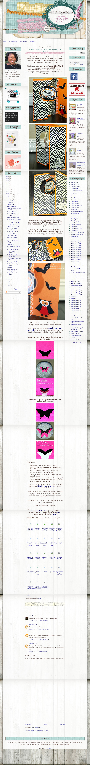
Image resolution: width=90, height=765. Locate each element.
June (9, 283)
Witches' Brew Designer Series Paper (59, 529)
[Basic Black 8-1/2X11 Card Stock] (52, 538)
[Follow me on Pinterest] (77, 95)
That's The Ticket (37, 529)
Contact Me (32, 41)
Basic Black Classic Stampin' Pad (52, 529)
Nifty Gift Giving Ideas (76, 283)
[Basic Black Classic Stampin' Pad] (52, 524)
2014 (7, 191)
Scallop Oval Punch (52, 558)
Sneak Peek (73, 315)
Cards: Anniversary (75, 197)
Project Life (73, 296)
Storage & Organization (76, 333)
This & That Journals (76, 335)
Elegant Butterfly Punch (37, 573)
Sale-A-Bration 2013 (76, 300)
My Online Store (13, 41)
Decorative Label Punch (59, 558)
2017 (7, 185)
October (10, 199)
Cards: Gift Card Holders (77, 211)
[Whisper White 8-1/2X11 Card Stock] (30, 538)
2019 (7, 181)
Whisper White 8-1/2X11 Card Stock (30, 544)
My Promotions (74, 274)
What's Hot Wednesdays (76, 342)
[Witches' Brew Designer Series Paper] (59, 524)
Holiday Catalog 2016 (76, 247)
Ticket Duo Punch (52, 572)
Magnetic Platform (37, 558)
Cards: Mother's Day (76, 217)
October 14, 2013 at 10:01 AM (39, 629)
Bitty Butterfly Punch (30, 572)
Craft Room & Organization (77, 232)
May (9, 285)
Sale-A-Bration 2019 (76, 312)
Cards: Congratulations (76, 205)
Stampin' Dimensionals (44, 587)
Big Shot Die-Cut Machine (30, 558)
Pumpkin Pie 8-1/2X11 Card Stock (44, 544)
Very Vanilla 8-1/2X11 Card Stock (37, 544)
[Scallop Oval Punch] (52, 553)
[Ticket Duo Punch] (52, 567)
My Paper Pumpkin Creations (78, 272)
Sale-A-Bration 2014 (76, 302)
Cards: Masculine (75, 215)
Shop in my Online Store (39, 511)
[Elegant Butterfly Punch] (37, 567)
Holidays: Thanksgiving (76, 263)
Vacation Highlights (75, 339)
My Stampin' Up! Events (76, 276)
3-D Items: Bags (74, 182)
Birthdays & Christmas (12, 211)
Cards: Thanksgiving (76, 224)
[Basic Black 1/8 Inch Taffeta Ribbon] (30, 582)
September (10, 277)
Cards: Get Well (74, 209)
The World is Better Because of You (81, 135)
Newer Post (27, 724)
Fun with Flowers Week (76, 238)
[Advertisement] (45, 710)
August (9, 279)
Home (4, 41)
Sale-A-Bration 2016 (76, 306)
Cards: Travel (74, 226)
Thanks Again (10, 204)
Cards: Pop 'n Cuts (75, 219)
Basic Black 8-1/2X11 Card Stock (52, 544)
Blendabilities (74, 194)
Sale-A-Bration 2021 (76, 314)
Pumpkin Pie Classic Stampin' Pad (45, 529)
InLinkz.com (29, 594)
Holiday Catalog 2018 (76, 251)
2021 (7, 177)
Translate (80, 64)
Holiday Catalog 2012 (76, 240)
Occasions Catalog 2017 (76, 293)
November (10, 197)
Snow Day (9, 267)
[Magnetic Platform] (37, 553)
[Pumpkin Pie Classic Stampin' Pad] (44, 524)
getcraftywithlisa (33, 624)
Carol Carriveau (33, 633)
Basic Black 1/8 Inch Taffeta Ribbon (30, 587)
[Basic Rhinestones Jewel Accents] (37, 582)
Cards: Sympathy (75, 220)
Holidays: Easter (75, 261)
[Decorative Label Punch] (59, 553)
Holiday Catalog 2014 (76, 243)
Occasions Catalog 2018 (76, 294)
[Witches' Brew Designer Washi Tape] (59, 567)
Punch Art (48, 599)
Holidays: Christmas (76, 259)
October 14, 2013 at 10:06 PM (39, 639)
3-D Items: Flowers (75, 186)
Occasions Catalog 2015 (76, 289)
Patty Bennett (32, 615)
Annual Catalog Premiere (77, 192)
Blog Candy (74, 196)
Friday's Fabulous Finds (13, 217)
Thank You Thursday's (12, 235)
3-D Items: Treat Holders (76, 190)
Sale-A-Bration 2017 (76, 308)
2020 (7, 179)
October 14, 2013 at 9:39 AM (38, 620)
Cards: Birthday (74, 201)
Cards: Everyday (75, 207)
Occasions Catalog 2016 (76, 291)
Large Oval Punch (44, 558)
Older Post (62, 724)
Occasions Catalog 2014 (76, 287)
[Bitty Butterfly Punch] (30, 567)
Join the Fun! (23, 41)
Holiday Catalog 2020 (76, 255)
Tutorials (52, 599)
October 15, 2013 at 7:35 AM (38, 651)
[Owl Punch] (44, 567)
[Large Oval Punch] (44, 553)
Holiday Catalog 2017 (76, 249)
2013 (7, 193)
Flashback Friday (75, 236)
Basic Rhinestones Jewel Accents (37, 587)
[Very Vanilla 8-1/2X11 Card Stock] (37, 538)
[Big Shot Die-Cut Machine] (30, 553)
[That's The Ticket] (37, 524)
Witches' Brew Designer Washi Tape (59, 573)
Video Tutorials (74, 341)
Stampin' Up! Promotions (77, 331)
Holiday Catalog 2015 (76, 245)
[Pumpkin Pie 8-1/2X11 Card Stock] (44, 538)
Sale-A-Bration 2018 (76, 310)
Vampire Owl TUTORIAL (13, 226)
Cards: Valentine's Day (76, 228)
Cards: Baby (74, 199)
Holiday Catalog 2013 (76, 242)
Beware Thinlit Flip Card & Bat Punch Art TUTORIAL (13, 251)
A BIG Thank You (11, 206)
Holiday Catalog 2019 (76, 253)
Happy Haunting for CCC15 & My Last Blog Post (81, 164)
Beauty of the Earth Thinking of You (81, 120)
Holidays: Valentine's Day (77, 265)
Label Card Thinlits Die (59, 543)
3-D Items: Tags (74, 188)
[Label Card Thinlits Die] (59, 538)
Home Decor (74, 266)
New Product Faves (75, 281)
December (10, 195)
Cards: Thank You (75, 222)
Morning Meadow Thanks (13, 262)
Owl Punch (44, 571)
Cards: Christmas (75, 203)
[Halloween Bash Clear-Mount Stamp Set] (30, 524)
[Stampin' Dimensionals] (44, 582)
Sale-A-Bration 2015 (76, 304)
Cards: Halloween (32, 599)
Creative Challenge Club (77, 234)
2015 (7, 189)
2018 (7, 183)
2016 (7, 187)
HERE (59, 513)
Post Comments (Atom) (37, 727)
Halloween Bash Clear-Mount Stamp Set (30, 530)
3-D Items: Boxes (75, 184)
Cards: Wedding (74, 230)
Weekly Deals (10, 244)
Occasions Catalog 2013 (76, 285)
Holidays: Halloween (41, 599)
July (9, 281)
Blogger (15, 289)
